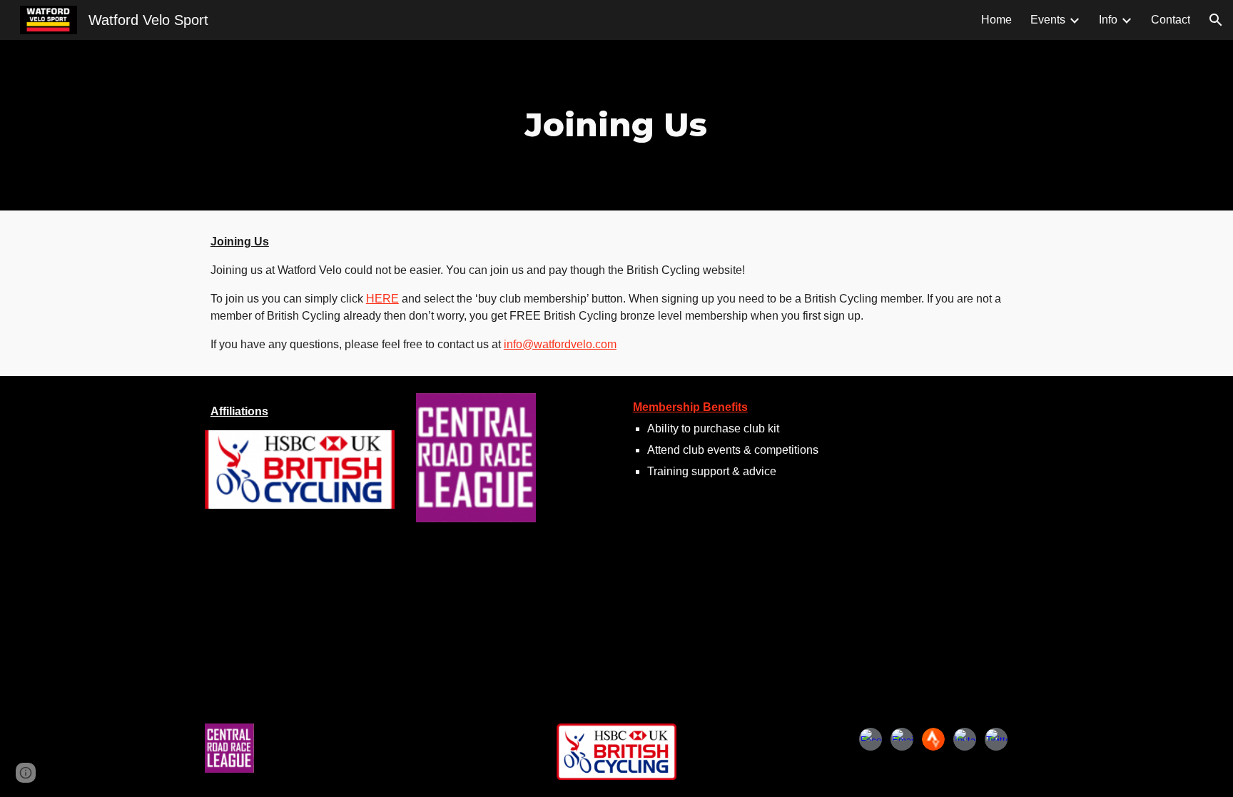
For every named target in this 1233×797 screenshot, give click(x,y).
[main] (616, 125)
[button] (1216, 20)
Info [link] (1108, 20)
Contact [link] (1170, 20)
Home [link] (996, 20)
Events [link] (1047, 20)
